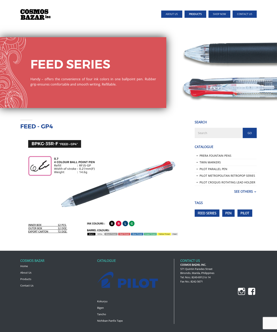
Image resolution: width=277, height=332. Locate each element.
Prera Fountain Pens (215, 156)
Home (24, 266)
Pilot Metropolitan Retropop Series (227, 176)
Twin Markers (210, 162)
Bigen (100, 308)
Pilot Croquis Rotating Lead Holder (227, 182)
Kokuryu (102, 301)
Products (25, 279)
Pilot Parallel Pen (213, 169)
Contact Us (26, 285)
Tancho (101, 314)
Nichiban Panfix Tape (110, 320)
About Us (25, 272)
